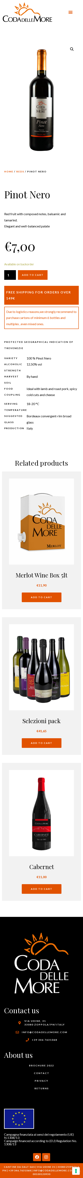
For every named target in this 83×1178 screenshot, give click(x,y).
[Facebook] (37, 1157)
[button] (70, 12)
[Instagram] (46, 1157)
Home (8, 171)
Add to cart (33, 274)
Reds (20, 171)
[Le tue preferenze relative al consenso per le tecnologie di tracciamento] (76, 1171)
